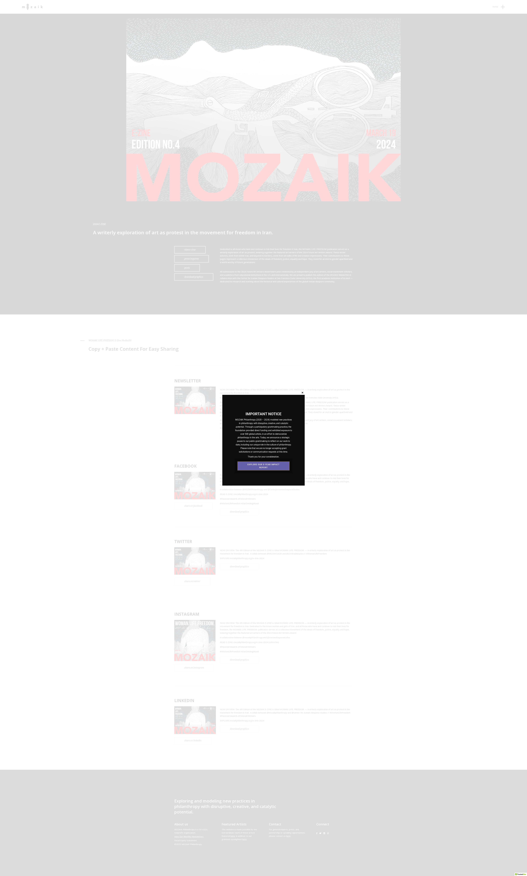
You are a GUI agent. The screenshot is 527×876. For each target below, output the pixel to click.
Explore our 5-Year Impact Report (263, 466)
